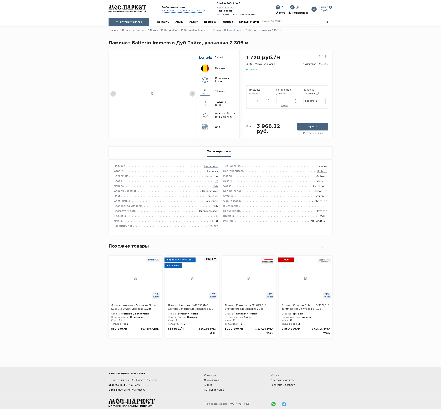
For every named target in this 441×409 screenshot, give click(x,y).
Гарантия (227, 22)
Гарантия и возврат (283, 385)
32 (216, 181)
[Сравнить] (326, 56)
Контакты (163, 22)
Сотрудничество (249, 22)
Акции (179, 22)
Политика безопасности (215, 404)
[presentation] (113, 94)
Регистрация (300, 13)
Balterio (322, 171)
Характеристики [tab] (219, 151)
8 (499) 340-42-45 (228, 3)
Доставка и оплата (282, 380)
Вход (282, 13)
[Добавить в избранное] (321, 56)
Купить (312, 127)
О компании (211, 380)
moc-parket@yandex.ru (131, 390)
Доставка (210, 22)
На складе (211, 166)
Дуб (215, 186)
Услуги (193, 22)
